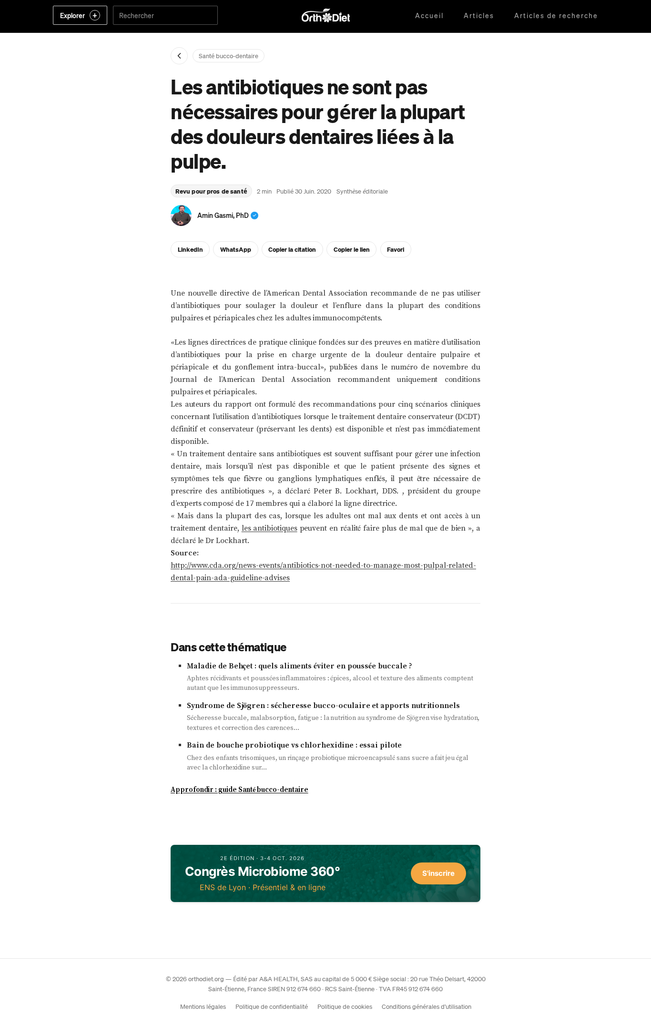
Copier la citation (292, 249)
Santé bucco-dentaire (228, 55)
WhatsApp (235, 249)
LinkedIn (190, 249)
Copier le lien (352, 249)
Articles (479, 15)
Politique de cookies (344, 1006)
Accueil (429, 15)
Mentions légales (203, 1006)
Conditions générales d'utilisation (426, 1006)
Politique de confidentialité (271, 1006)
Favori (395, 249)
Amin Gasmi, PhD (223, 215)
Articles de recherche (556, 15)
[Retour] (179, 55)
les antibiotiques (269, 528)
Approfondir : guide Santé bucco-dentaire (239, 789)
